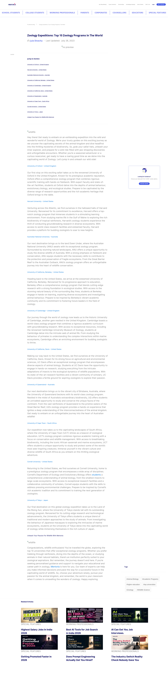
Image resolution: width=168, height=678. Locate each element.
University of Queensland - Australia (37, 96)
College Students (35, 12)
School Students (11, 12)
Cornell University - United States (36, 106)
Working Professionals (62, 12)
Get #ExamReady (103, 4)
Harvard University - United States (36, 69)
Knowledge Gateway (130, 4)
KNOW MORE (144, 183)
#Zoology (129, 590)
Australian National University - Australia (38, 75)
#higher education (133, 584)
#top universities (149, 584)
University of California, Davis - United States (39, 90)
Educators (137, 12)
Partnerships (121, 4)
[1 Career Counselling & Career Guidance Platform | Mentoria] (12, 4)
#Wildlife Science (143, 590)
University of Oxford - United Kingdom (38, 64)
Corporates (101, 12)
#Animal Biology (132, 579)
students (96, 474)
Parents (85, 12)
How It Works (140, 4)
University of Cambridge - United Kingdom (39, 85)
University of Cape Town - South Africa (38, 101)
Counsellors (119, 12)
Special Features (157, 12)
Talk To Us (147, 4)
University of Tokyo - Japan (35, 112)
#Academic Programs (150, 579)
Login (153, 4)
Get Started (161, 4)
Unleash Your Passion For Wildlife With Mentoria (40, 117)
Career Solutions (112, 4)
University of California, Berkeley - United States (40, 80)
